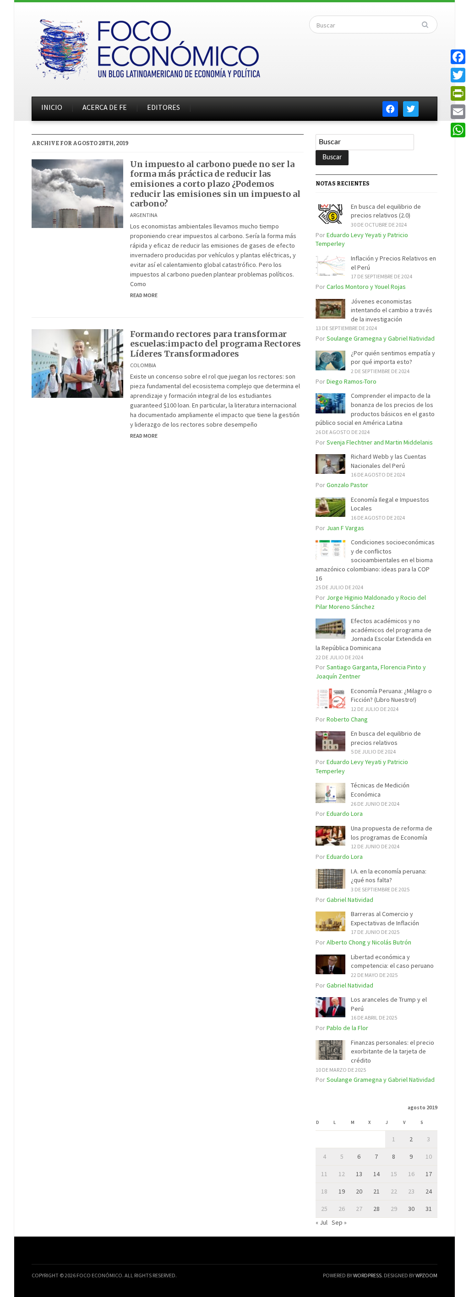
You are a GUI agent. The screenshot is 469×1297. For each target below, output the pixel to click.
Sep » (339, 1222)
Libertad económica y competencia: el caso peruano (392, 961)
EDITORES (163, 107)
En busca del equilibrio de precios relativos (386, 738)
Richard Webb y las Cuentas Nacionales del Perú (388, 461)
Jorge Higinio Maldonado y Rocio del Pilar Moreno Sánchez (371, 602)
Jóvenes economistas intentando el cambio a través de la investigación (391, 310)
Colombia (143, 365)
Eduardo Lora (345, 813)
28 (376, 1209)
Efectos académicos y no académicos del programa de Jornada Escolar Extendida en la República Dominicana (373, 634)
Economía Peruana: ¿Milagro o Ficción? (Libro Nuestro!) (391, 695)
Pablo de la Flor (347, 1028)
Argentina (144, 215)
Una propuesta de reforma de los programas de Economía (391, 832)
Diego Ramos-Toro (351, 381)
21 (376, 1191)
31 (428, 1209)
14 (376, 1174)
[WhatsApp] (458, 130)
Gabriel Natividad (350, 899)
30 (411, 1209)
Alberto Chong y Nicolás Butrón (369, 942)
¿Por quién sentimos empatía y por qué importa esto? (393, 357)
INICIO (51, 107)
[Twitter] (458, 75)
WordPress (367, 1275)
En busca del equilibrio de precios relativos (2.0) (386, 211)
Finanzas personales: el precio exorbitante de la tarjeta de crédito (392, 1051)
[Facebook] (458, 57)
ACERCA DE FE (104, 107)
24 (428, 1191)
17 (428, 1174)
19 (341, 1191)
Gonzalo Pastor (347, 485)
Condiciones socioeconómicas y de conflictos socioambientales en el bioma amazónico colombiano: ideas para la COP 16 (375, 560)
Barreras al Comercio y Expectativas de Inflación (385, 918)
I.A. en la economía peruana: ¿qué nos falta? (388, 876)
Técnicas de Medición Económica (380, 789)
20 (359, 1191)
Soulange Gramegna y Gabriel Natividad (381, 338)
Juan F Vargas (345, 528)
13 (359, 1174)
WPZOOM (426, 1275)
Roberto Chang (347, 719)
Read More (144, 295)
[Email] (458, 112)
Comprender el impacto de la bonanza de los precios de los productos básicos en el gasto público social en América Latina (375, 409)
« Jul (321, 1222)
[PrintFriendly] (458, 93)
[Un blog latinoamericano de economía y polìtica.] (147, 46)
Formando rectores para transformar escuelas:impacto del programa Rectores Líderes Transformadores (215, 344)
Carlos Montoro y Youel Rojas (366, 286)
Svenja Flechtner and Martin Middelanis (380, 442)
